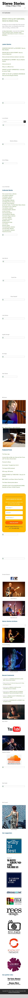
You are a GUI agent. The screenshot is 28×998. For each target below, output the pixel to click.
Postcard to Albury (6, 462)
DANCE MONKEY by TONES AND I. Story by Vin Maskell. (13, 475)
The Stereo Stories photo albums (10, 482)
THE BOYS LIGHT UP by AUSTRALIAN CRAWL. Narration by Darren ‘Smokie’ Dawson (13, 486)
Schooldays (16, 32)
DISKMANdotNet (16, 992)
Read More (4, 35)
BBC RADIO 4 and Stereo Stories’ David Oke (12, 479)
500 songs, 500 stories (7, 471)
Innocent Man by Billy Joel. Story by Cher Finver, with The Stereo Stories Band (13, 458)
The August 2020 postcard (8, 468)
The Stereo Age (6, 454)
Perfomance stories (9, 32)
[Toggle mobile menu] (25, 8)
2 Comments (21, 33)
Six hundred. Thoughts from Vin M (10, 465)
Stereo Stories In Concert (12, 33)
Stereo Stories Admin (8, 31)
